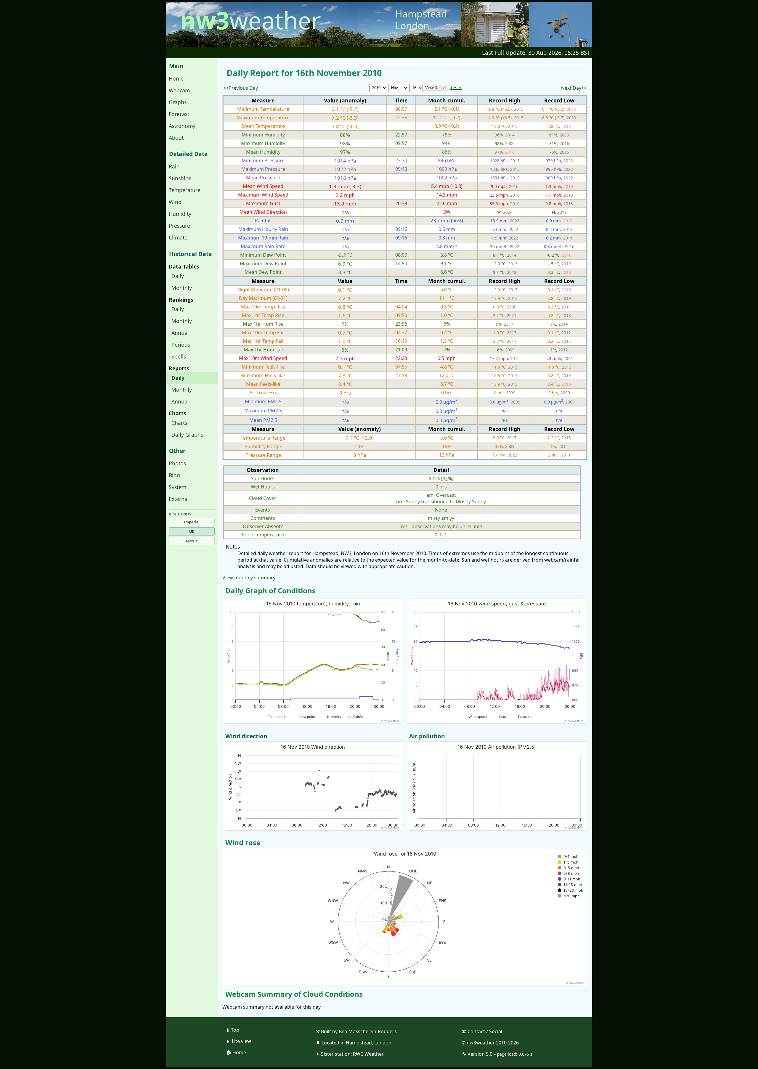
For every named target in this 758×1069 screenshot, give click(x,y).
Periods (180, 344)
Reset (455, 87)
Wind (175, 201)
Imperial (192, 522)
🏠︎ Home (236, 1052)
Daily (177, 275)
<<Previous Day (240, 88)
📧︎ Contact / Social (482, 1031)
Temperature (184, 190)
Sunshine (180, 178)
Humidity (180, 213)
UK (191, 531)
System (177, 487)
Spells (178, 356)
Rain (174, 166)
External (179, 498)
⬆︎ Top (232, 1030)
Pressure (179, 225)
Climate (178, 237)
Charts (179, 422)
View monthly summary (248, 577)
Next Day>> (574, 88)
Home (176, 78)
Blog (174, 475)
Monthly (181, 287)
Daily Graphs (187, 434)
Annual (180, 332)
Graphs (178, 102)
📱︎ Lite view (238, 1041)
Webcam (179, 90)
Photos (177, 463)
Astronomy (182, 125)
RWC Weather (368, 1054)
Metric (191, 541)
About (176, 137)
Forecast (179, 114)
